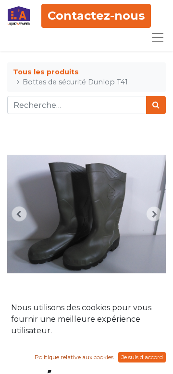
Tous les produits (46, 72)
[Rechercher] (156, 105)
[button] (19, 214)
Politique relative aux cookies (74, 357)
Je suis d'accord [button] (142, 357)
